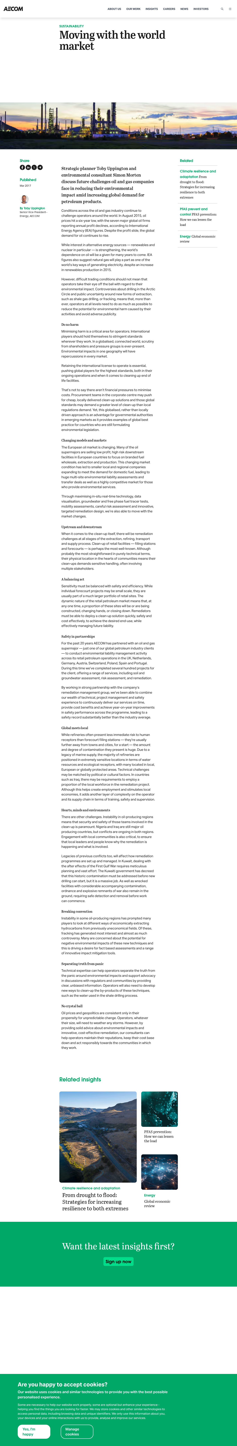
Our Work (133, 9)
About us (114, 9)
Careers (169, 9)
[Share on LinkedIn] (28, 167)
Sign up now (118, 1261)
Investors (201, 9)
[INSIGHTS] (26, 8)
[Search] (222, 9)
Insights (152, 9)
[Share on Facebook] (22, 167)
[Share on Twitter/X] (34, 167)
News (184, 9)
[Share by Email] (40, 167)
